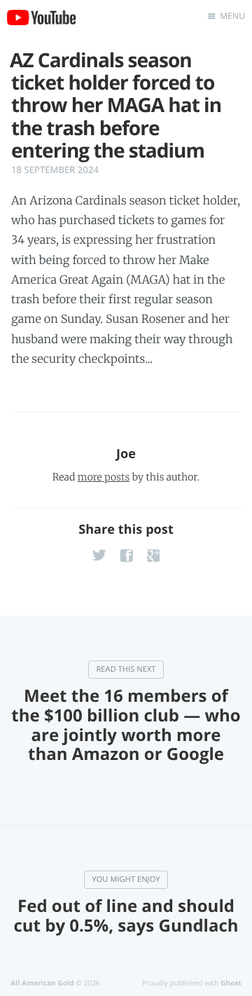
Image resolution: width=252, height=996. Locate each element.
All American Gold (42, 983)
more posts (104, 477)
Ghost (230, 983)
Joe (126, 453)
